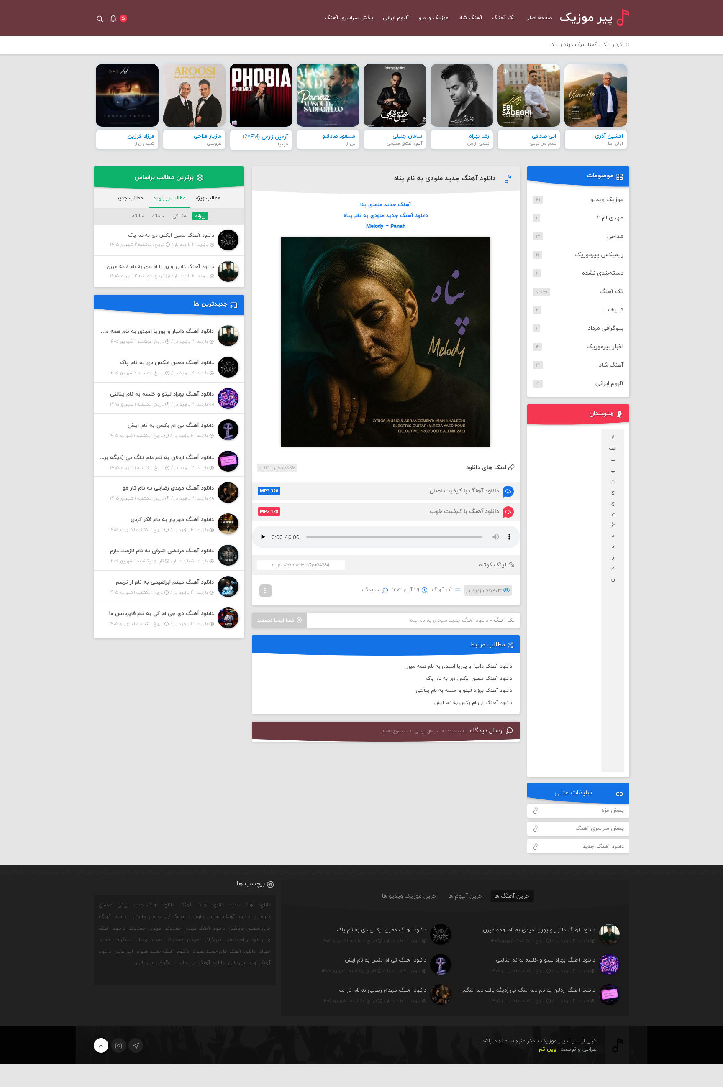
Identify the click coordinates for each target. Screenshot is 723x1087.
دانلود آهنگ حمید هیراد (163, 951)
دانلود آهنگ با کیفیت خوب (380, 511)
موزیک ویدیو (434, 18)
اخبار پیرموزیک (605, 347)
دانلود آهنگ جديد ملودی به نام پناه (445, 178)
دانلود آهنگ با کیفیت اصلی (380, 491)
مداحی (615, 236)
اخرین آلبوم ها (466, 896)
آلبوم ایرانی (396, 18)
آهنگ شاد (470, 18)
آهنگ (185, 905)
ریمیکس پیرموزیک (599, 255)
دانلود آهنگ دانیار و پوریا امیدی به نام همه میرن (458, 666)
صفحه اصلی (538, 18)
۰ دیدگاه (371, 590)
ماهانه (158, 216)
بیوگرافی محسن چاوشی (157, 916)
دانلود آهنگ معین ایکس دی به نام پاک (469, 678)
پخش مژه (613, 810)
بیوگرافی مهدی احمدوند (194, 939)
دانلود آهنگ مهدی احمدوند (195, 928)
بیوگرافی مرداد (605, 328)
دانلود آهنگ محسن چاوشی (220, 916)
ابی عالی (124, 951)
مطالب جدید (130, 198)
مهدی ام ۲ (610, 218)
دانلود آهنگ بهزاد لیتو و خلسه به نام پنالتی (464, 690)
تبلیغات (613, 310)
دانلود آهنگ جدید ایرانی (146, 905)
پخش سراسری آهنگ (349, 18)
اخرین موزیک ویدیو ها (410, 896)
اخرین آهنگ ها (512, 896)
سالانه (138, 216)
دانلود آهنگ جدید (603, 846)
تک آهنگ (503, 18)
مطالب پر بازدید (169, 198)
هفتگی (179, 216)
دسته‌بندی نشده (602, 273)
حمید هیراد (149, 939)
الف (613, 448)
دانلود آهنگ (210, 905)
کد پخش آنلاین (274, 467)
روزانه (200, 216)
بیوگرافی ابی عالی (155, 962)
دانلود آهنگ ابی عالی (202, 962)
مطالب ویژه (208, 198)
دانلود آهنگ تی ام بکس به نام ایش (473, 702)
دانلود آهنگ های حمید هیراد (224, 951)
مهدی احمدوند (145, 928)
